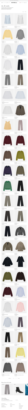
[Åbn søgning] (23, 2)
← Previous (9, 378)
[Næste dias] (13, 19)
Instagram (11, 405)
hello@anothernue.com (3, 406)
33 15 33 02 (3, 405)
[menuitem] (9, 2)
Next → (19, 378)
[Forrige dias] (2, 19)
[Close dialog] (26, 393)
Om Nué (11, 403)
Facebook (11, 406)
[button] (26, 12)
